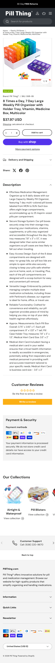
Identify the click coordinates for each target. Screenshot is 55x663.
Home (5, 31)
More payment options (27, 149)
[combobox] (27, 21)
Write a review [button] (27, 401)
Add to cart (37, 132)
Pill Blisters (38, 510)
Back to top (27, 555)
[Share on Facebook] (21, 170)
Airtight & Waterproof (13, 511)
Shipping (7, 124)
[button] (44, 13)
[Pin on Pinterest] (27, 170)
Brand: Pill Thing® (11, 96)
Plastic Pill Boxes (17, 31)
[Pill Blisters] (38, 494)
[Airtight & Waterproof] (13, 494)
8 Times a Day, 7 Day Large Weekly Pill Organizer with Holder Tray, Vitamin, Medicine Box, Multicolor (25, 33)
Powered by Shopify (26, 656)
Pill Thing (13, 656)
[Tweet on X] (14, 170)
